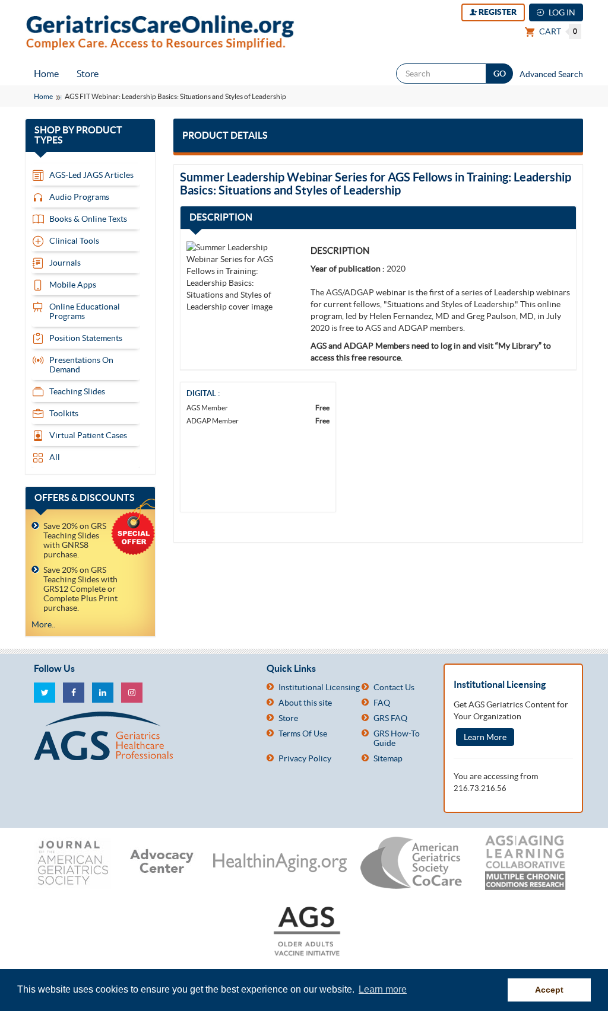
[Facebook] (73, 692)
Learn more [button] (383, 989)
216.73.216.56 (480, 788)
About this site (305, 702)
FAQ (381, 702)
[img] (239, 276)
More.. (43, 624)
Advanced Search (551, 74)
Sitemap (388, 758)
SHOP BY (78, 135)
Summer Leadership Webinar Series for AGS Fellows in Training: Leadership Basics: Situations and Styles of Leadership (375, 183)
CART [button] (557, 31)
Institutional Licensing (319, 687)
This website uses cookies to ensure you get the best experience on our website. (187, 989)
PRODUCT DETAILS (225, 135)
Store (88, 73)
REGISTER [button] (497, 12)
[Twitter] (44, 692)
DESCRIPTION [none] (340, 250)
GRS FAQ (390, 718)
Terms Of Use (302, 733)
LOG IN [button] (561, 12)
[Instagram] (131, 692)
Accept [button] (549, 989)
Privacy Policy (304, 758)
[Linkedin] (102, 692)
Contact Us (393, 687)
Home (46, 73)
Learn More (485, 737)
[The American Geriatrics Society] (141, 736)
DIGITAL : (203, 393)
